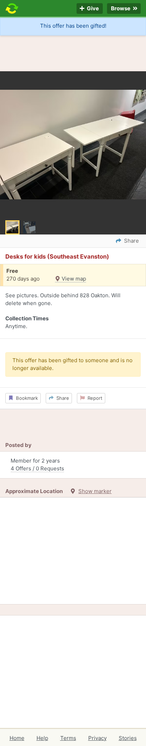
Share (61, 398)
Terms (68, 738)
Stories (128, 738)
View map (73, 278)
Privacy (97, 738)
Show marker (95, 491)
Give (92, 8)
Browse (121, 8)
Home (17, 738)
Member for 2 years (37, 464)
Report (93, 398)
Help (42, 738)
